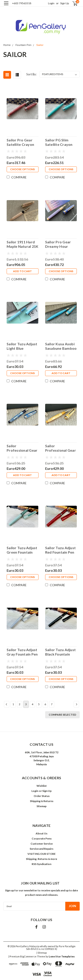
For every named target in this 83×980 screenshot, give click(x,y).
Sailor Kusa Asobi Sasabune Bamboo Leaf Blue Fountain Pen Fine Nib (61, 346)
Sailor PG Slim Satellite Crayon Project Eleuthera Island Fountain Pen (60, 142)
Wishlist (42, 785)
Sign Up (64, 3)
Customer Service (42, 843)
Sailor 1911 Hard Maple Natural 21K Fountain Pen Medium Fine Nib (22, 244)
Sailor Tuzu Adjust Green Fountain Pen (22, 550)
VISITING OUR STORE (41, 853)
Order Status (42, 796)
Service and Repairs (41, 848)
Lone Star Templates (62, 956)
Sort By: (31, 74)
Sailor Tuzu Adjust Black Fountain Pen (60, 652)
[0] (72, 3)
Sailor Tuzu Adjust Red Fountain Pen (60, 550)
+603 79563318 (21, 3)
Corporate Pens (42, 838)
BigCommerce (28, 956)
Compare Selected (62, 714)
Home (7, 45)
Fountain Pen (23, 45)
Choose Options (22, 169)
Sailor (39, 45)
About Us (41, 833)
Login (51, 3)
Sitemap (41, 806)
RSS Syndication (41, 864)
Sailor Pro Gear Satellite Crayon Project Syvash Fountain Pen (20, 142)
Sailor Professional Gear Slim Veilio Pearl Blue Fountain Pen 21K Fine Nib (22, 448)
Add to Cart (22, 271)
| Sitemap (42, 952)
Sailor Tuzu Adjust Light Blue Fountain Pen (22, 346)
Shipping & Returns (41, 801)
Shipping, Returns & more (41, 859)
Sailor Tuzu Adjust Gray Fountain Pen (22, 652)
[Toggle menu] (6, 6)
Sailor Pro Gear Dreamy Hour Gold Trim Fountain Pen (58, 244)
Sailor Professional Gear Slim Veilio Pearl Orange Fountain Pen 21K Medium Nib (60, 448)
